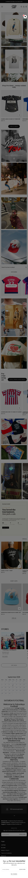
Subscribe (22, 869)
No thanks (14, 874)
